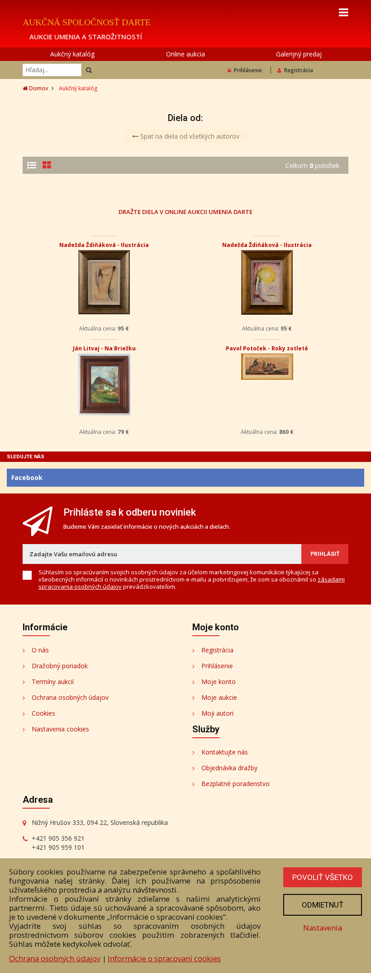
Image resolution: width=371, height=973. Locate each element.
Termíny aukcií (53, 681)
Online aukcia (185, 54)
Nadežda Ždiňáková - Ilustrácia (104, 245)
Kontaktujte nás (224, 752)
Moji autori (217, 713)
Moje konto (218, 681)
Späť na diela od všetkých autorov (188, 136)
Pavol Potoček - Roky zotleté (267, 348)
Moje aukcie (219, 697)
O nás (40, 650)
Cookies (43, 713)
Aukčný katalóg (72, 54)
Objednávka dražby (229, 768)
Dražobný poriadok (60, 665)
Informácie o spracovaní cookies (164, 958)
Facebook (27, 477)
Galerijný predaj (299, 54)
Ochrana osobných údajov (70, 697)
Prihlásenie (248, 70)
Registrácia (298, 70)
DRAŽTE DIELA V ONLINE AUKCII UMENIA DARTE (185, 211)
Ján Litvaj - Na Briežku (104, 348)
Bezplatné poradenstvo (235, 783)
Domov (38, 88)
